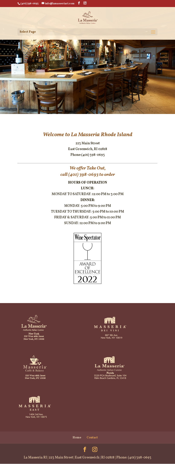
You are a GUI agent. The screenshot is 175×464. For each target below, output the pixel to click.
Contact (92, 438)
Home (77, 438)
